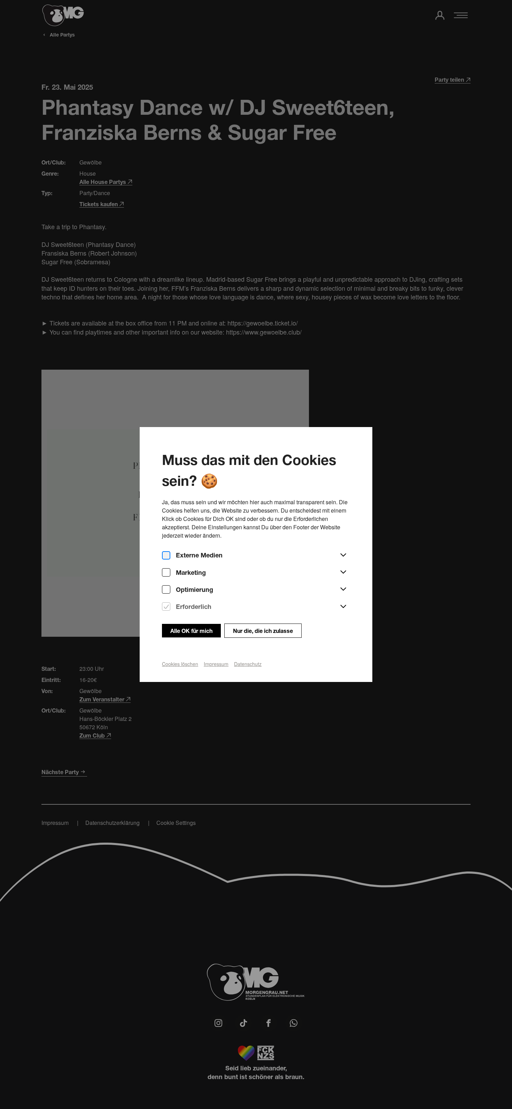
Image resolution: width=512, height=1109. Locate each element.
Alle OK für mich (191, 630)
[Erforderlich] (166, 606)
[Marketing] (166, 572)
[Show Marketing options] (343, 572)
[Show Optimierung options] (343, 589)
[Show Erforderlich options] (343, 607)
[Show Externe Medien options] (343, 555)
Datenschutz (248, 663)
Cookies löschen (180, 663)
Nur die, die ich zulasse (263, 630)
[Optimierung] (166, 589)
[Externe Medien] (166, 555)
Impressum (216, 663)
